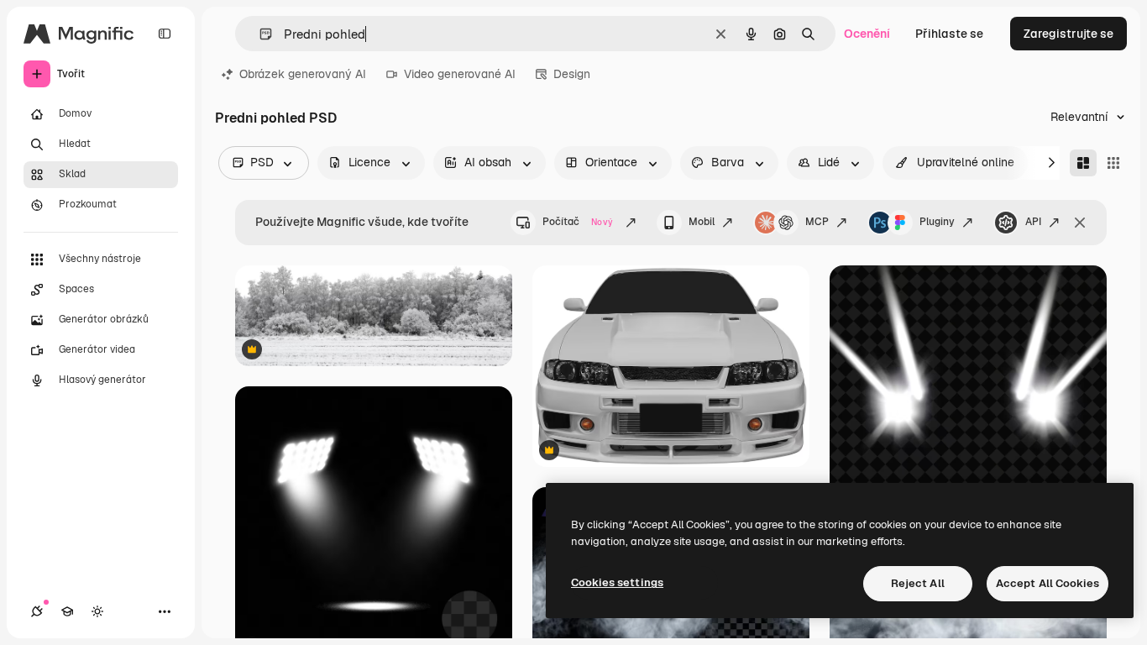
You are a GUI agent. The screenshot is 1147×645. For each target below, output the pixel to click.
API (1033, 221)
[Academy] (67, 611)
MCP (817, 221)
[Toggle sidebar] (164, 33)
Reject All (918, 583)
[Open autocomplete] (259, 34)
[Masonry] (1083, 162)
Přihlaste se (949, 33)
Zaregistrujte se (1068, 33)
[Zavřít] (1080, 222)
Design (571, 73)
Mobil (702, 221)
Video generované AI (460, 73)
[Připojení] (37, 611)
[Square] (1113, 162)
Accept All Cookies (1047, 583)
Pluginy (937, 221)
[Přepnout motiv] (97, 611)
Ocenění (867, 33)
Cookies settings (617, 582)
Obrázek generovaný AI (302, 73)
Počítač (577, 221)
